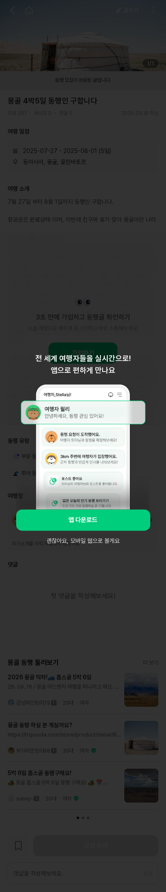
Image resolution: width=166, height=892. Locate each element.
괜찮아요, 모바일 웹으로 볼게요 (83, 540)
